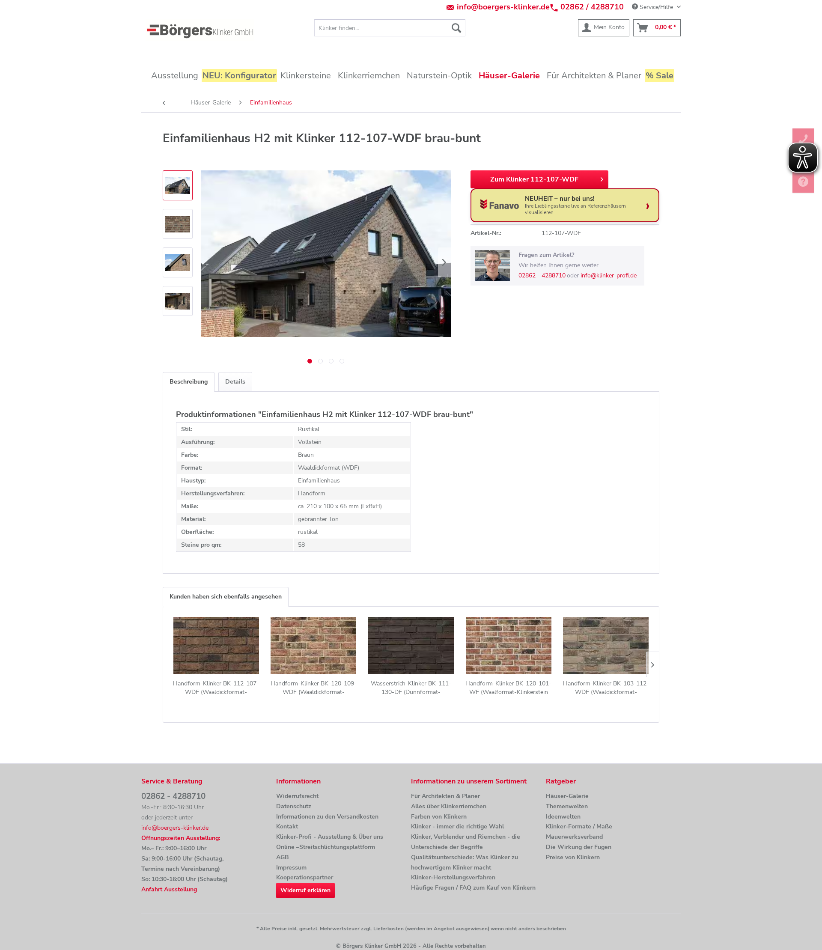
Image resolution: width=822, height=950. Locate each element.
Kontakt (287, 826)
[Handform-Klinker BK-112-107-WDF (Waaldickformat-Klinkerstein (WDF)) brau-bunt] (216, 645)
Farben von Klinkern (439, 817)
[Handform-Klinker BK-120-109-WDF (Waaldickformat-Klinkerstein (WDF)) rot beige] (313, 645)
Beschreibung (189, 382)
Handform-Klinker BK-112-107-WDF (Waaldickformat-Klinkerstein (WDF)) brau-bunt (216, 688)
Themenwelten (567, 806)
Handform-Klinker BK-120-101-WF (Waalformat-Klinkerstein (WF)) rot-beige (508, 688)
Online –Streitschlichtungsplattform (325, 847)
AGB (282, 857)
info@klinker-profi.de (609, 275)
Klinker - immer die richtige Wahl (457, 826)
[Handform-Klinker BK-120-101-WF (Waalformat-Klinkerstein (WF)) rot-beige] (508, 645)
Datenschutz (293, 806)
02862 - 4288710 (542, 275)
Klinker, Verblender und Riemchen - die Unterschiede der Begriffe (465, 842)
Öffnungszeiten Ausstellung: (180, 838)
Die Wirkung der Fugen (578, 847)
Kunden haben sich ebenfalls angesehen (226, 597)
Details (235, 382)
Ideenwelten (563, 817)
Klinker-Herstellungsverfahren (453, 877)
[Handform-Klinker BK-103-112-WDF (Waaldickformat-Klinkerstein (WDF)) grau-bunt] (605, 645)
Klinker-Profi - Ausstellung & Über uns (329, 837)
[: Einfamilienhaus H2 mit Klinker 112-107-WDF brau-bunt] (178, 185)
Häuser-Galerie (567, 796)
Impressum (291, 868)
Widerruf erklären (305, 890)
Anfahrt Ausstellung (169, 889)
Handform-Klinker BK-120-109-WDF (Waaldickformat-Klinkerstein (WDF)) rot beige (314, 688)
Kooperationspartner (304, 877)
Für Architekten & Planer (445, 796)
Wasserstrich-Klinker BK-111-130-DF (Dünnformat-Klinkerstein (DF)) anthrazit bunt (411, 688)
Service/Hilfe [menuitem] (656, 7)
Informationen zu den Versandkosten (327, 817)
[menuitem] (389, 27)
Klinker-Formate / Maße (579, 826)
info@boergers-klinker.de (503, 7)
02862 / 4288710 (592, 7)
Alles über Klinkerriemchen (448, 806)
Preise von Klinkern (573, 857)
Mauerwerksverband (574, 837)
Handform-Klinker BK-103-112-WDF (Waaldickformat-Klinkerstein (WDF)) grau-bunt (606, 688)
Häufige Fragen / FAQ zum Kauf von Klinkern (473, 888)
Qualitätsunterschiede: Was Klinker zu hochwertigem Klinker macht (464, 862)
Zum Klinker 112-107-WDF (534, 179)
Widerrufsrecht (297, 796)
